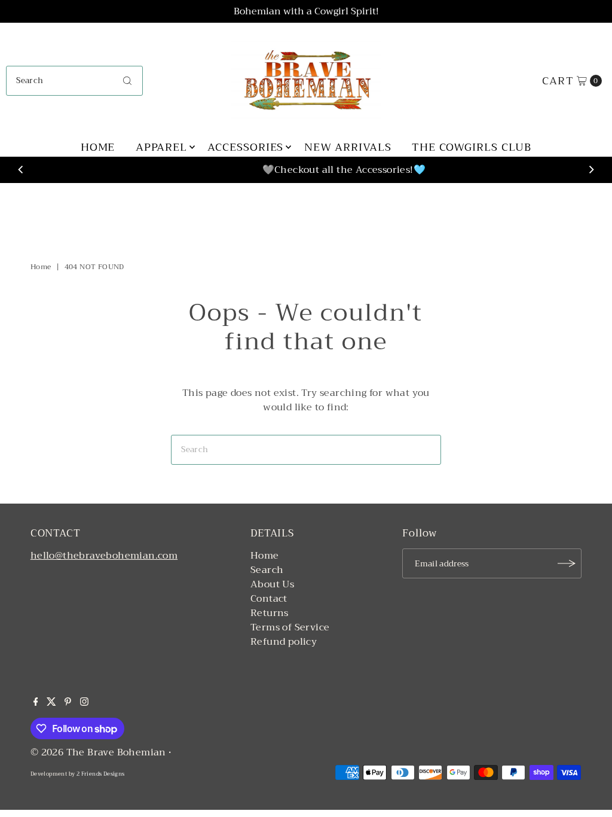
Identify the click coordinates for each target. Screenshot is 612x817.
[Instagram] (84, 703)
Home (98, 147)
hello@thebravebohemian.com (104, 555)
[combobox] (74, 81)
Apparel (161, 147)
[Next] (591, 170)
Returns (269, 613)
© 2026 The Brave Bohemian (98, 752)
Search (266, 570)
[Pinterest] (68, 703)
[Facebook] (35, 703)
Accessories (245, 147)
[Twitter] (51, 703)
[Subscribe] (567, 563)
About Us (272, 584)
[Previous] (21, 170)
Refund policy (283, 641)
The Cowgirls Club (471, 147)
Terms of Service (289, 627)
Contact (268, 598)
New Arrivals (347, 147)
